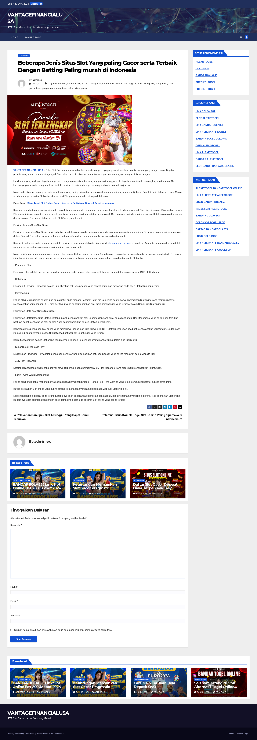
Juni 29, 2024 (204, 692)
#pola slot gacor (146, 83)
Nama (14, 586)
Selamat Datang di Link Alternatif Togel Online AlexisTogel (214, 687)
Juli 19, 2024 (83, 692)
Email (14, 601)
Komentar (16, 525)
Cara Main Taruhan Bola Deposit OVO (154, 685)
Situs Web (15, 615)
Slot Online (24, 55)
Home (14, 37)
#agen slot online (57, 83)
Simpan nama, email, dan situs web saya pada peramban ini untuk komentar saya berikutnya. (63, 630)
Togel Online (200, 679)
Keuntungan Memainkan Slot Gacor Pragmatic (95, 486)
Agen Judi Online (142, 679)
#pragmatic (161, 83)
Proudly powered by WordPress (21, 734)
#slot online (68, 88)
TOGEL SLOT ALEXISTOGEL (211, 209)
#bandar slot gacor (91, 83)
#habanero (108, 83)
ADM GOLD (37, 493)
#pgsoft (132, 83)
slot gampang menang (119, 243)
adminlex (37, 80)
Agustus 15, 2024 (25, 692)
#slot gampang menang (48, 88)
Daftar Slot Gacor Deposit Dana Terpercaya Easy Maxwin (155, 488)
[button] (241, 37)
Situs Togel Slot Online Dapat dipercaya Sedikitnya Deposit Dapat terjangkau (70, 203)
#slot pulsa (81, 88)
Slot (16, 480)
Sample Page (32, 37)
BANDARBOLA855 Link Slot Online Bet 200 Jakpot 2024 (37, 486)
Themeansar (58, 734)
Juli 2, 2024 (143, 692)
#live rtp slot (121, 83)
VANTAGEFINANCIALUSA (28, 170)
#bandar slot (73, 83)
